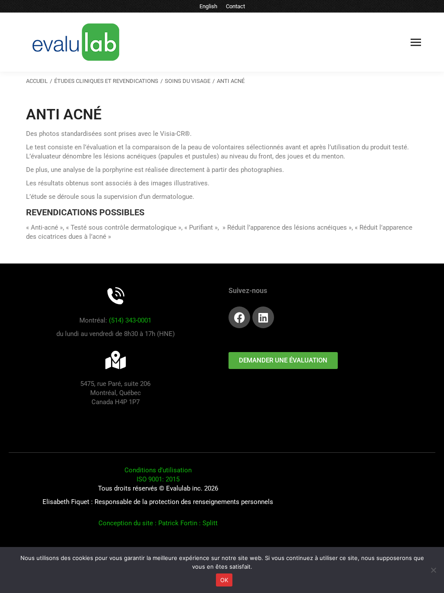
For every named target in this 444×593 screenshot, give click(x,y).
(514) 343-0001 (130, 320)
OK (224, 580)
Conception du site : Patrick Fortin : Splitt (158, 523)
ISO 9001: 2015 (158, 479)
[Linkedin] (263, 317)
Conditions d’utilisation (158, 470)
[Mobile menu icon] (415, 42)
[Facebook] (239, 317)
